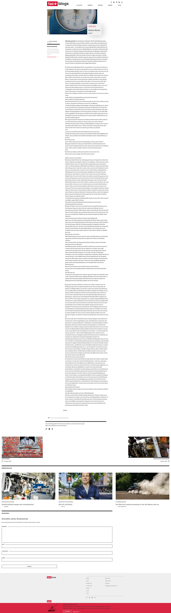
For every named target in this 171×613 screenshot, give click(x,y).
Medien (88, 588)
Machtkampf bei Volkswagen (8, 501)
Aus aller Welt (89, 585)
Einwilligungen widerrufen (111, 585)
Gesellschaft (89, 583)
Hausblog (90, 5)
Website (3, 558)
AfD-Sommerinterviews (121, 501)
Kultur (87, 581)
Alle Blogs (79, 5)
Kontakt (110, 5)
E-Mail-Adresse (5, 551)
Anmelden (107, 583)
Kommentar (4, 526)
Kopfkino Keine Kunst (63, 418)
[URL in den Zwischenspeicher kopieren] (46, 429)
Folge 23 (52, 418)
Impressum (107, 578)
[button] (49, 429)
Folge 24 (56, 418)
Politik (87, 578)
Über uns (100, 5)
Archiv (87, 590)
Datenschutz (108, 581)
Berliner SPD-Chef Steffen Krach (66, 501)
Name (3, 544)
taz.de (119, 5)
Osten (87, 593)
